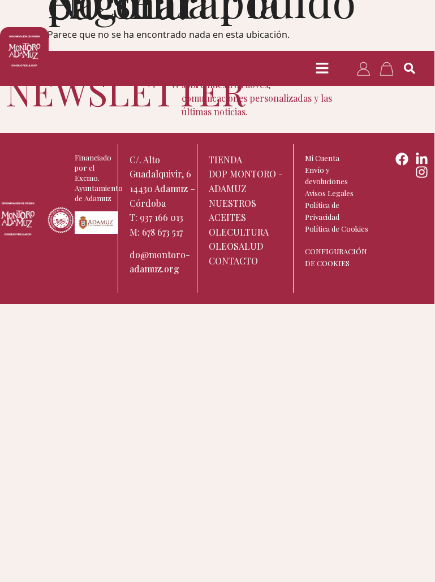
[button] (322, 68)
